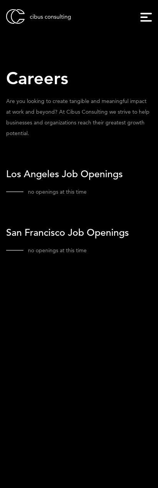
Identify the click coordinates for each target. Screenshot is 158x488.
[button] (146, 17)
